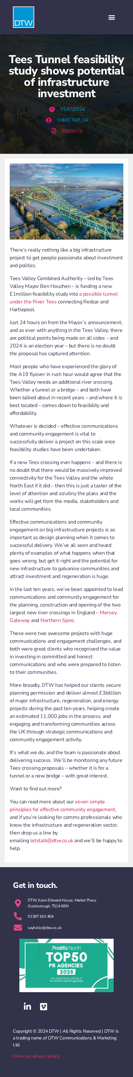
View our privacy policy (36, 1056)
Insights (72, 131)
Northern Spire (57, 620)
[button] (111, 17)
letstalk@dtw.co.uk (51, 840)
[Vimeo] (44, 1007)
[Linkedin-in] (27, 1007)
